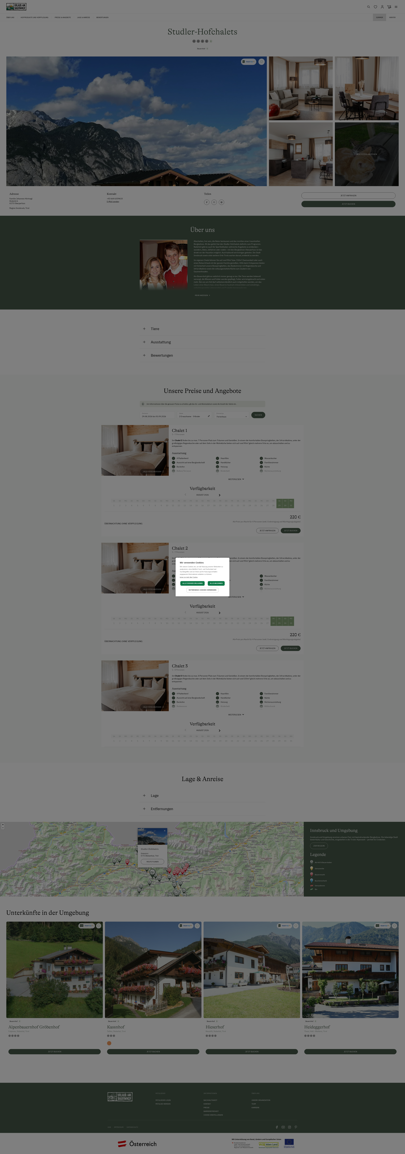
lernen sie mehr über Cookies (189, 577)
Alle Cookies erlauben (192, 583)
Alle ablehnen (216, 583)
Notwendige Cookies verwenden (202, 590)
